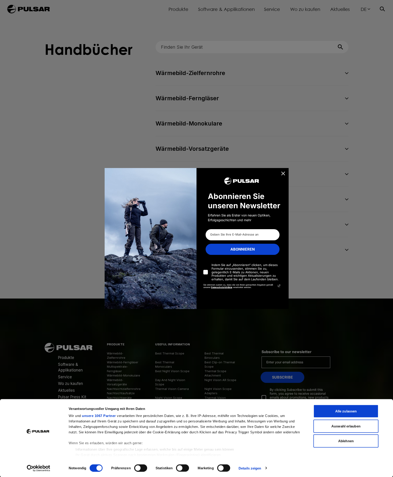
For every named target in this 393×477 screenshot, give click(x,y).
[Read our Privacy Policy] (279, 286)
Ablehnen (346, 441)
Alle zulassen (346, 411)
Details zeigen (250, 468)
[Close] (283, 173)
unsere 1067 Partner (99, 416)
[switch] (140, 468)
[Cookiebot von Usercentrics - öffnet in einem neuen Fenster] (38, 468)
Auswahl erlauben (345, 426)
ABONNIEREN (242, 249)
